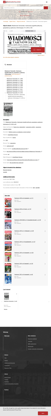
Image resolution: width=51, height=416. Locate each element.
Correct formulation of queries (11, 383)
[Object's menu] (45, 198)
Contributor (7, 365)
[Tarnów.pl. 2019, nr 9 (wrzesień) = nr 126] (9, 257)
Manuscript (30, 346)
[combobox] (23, 7)
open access (30, 11)
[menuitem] (14, 79)
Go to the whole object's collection (11, 57)
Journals (5, 172)
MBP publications (32, 344)
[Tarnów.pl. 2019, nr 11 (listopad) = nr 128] (9, 235)
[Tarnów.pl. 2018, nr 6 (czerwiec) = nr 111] (9, 202)
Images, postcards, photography (35, 349)
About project (7, 377)
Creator (6, 360)
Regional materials (21, 21)
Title (5, 358)
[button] (14, 64)
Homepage (5, 21)
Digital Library (12, 21)
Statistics (6, 381)
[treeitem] (14, 79)
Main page (6, 335)
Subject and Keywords (9, 363)
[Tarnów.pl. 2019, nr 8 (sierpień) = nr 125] (9, 268)
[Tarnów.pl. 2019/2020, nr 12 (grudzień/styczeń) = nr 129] (9, 224)
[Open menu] (46, 2)
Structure (5, 309)
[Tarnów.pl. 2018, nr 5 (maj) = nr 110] (9, 213)
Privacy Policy (18, 410)
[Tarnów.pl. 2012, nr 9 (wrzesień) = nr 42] (9, 279)
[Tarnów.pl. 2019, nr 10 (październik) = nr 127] (9, 246)
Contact (6, 379)
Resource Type (7, 368)
